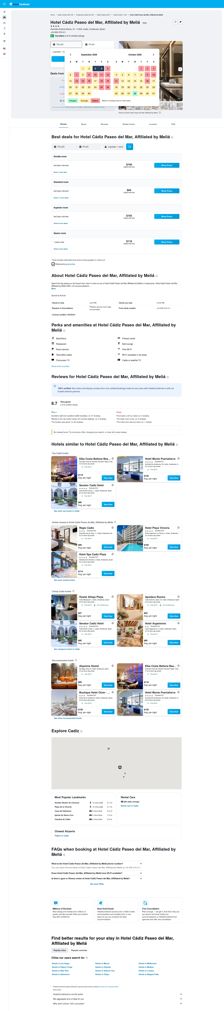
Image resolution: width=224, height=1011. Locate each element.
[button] (4, 4)
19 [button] (108, 80)
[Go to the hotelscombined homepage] (19, 4)
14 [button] (76, 80)
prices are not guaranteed (109, 986)
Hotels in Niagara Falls (149, 974)
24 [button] (95, 87)
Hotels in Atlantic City (105, 970)
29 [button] (83, 93)
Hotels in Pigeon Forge (62, 967)
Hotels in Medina (146, 967)
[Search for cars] (4, 22)
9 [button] (89, 74)
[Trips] (4, 41)
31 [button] (153, 93)
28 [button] (76, 93)
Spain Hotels (62, 15)
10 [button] (95, 74)
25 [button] (101, 87)
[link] (67, 510)
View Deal (108, 478)
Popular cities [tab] (60, 950)
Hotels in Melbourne (148, 963)
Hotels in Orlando (103, 967)
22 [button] (83, 87)
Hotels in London (146, 970)
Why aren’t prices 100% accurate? (68, 1003)
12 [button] (108, 74)
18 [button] (101, 80)
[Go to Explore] (4, 33)
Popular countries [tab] (79, 950)
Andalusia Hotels (82, 15)
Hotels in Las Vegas (60, 963)
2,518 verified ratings (74, 35)
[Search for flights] (4, 12)
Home (52, 15)
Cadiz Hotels (117, 15)
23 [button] (89, 87)
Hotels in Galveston (60, 974)
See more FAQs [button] (97, 884)
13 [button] (70, 80)
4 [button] (101, 68)
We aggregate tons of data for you (68, 998)
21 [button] (76, 87)
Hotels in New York (60, 970)
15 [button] (83, 80)
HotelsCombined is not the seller (68, 994)
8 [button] (82, 74)
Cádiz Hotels (101, 15)
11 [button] (101, 74)
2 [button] (89, 68)
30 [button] (89, 93)
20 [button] (70, 87)
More (53, 288)
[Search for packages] (4, 28)
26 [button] (108, 87)
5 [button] (107, 68)
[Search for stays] (4, 17)
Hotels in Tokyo (102, 974)
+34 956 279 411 (58, 32)
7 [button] (76, 74)
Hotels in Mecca (102, 963)
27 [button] (70, 93)
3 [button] (95, 68)
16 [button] (89, 80)
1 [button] (82, 68)
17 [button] (95, 80)
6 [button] (70, 74)
